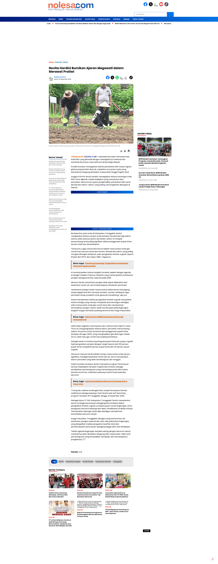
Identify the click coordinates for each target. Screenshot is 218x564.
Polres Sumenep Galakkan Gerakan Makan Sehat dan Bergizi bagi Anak (69, 24)
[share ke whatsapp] (117, 79)
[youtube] (161, 6)
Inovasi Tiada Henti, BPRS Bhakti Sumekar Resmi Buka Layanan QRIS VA (154, 175)
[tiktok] (166, 6)
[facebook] (146, 6)
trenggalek (117, 462)
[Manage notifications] (212, 559)
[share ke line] (127, 79)
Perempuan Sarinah (103, 462)
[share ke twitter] (113, 79)
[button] (121, 151)
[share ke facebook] (108, 79)
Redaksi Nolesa (60, 77)
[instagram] (156, 6)
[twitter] (151, 6)
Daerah (58, 62)
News (65, 62)
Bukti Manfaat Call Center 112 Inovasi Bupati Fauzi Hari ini (124, 24)
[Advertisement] (109, 548)
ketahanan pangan (73, 462)
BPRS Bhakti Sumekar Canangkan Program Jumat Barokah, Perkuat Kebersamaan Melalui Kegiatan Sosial (153, 162)
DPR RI (61, 462)
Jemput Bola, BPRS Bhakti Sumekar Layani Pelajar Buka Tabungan (154, 186)
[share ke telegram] (122, 79)
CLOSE (146, 531)
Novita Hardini (88, 462)
